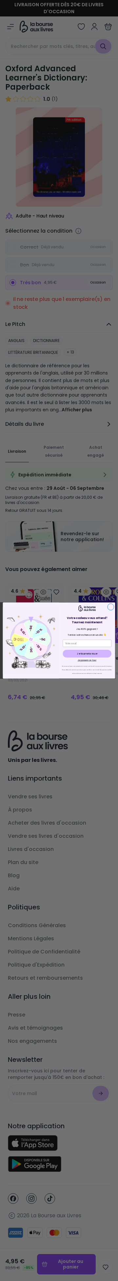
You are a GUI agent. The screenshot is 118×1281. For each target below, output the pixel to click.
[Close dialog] (111, 607)
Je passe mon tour (87, 660)
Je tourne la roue (87, 653)
